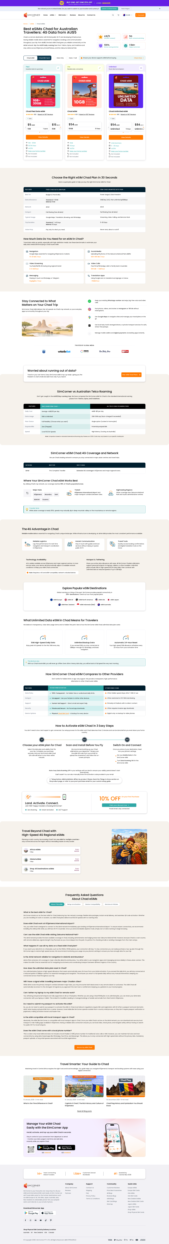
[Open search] (113, 15)
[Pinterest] (51, 1220)
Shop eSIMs (137, 1210)
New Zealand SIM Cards (137, 1201)
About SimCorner (74, 1188)
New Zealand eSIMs (137, 1199)
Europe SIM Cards (137, 1190)
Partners (74, 1193)
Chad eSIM (30, 58)
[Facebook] (25, 1220)
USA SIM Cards (137, 1196)
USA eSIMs (137, 1193)
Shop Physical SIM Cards (137, 1212)
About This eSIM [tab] (56, 904)
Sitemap (116, 1204)
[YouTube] (41, 1220)
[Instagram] (30, 1220)
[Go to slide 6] (46, 132)
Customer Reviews (116, 1188)
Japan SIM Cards (137, 1207)
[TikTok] (46, 1220)
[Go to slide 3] (42, 132)
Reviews (73, 15)
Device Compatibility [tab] (92, 904)
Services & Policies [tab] (111, 904)
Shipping (95, 1190)
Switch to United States (109, 8)
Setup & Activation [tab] (73, 904)
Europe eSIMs (137, 1188)
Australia (26, 1232)
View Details (43, 137)
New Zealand (38, 1232)
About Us (81, 15)
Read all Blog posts (84, 1111)
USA (45, 1232)
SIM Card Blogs (116, 1201)
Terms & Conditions (95, 1199)
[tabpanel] (84, 976)
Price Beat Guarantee (116, 1190)
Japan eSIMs (137, 1204)
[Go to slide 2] (124, 132)
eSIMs (52, 15)
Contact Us (91, 15)
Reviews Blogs (116, 1196)
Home (45, 15)
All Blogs (116, 1193)
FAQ (92, 1193)
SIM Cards (62, 15)
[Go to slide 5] (128, 132)
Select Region (125, 8)
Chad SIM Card (44, 58)
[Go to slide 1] (39, 132)
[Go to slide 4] (43, 132)
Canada (51, 1232)
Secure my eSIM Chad (84, 1047)
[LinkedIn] (36, 1220)
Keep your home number (36, 151)
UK (32, 1232)
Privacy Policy (95, 1196)
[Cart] (118, 15)
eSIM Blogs (116, 1199)
